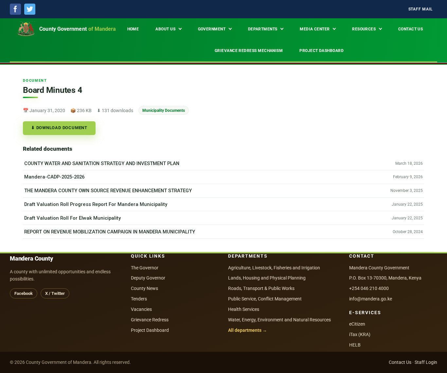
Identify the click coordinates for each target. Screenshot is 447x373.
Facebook (23, 293)
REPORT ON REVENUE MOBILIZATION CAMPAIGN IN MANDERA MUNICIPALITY (109, 232)
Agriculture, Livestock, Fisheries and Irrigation (274, 267)
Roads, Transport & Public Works (261, 288)
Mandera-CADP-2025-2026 (54, 177)
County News (144, 288)
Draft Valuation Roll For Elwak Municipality (72, 218)
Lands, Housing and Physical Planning (267, 277)
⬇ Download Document (59, 127)
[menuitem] (420, 9)
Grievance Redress (150, 319)
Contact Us (400, 362)
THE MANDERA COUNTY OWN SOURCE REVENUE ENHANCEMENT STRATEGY (108, 191)
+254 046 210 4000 (369, 288)
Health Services (243, 309)
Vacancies (141, 309)
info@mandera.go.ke (370, 298)
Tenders (139, 298)
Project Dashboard (150, 330)
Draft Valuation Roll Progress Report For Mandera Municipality (95, 204)
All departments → (247, 330)
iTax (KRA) (359, 334)
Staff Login (426, 362)
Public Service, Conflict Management (265, 298)
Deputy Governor (148, 277)
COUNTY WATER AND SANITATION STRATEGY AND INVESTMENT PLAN (101, 163)
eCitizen (357, 324)
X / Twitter (55, 293)
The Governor (144, 267)
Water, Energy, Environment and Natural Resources (279, 319)
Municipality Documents (163, 110)
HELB (355, 345)
